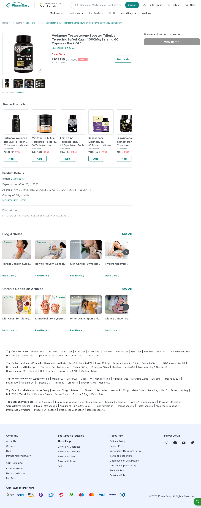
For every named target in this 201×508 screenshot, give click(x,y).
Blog (8, 451)
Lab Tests (94, 13)
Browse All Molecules (69, 451)
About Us (11, 441)
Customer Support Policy (123, 465)
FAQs (60, 466)
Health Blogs (126, 13)
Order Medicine (14, 468)
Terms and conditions (121, 455)
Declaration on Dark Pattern (124, 460)
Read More (20, 93)
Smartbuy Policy (118, 475)
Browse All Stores (67, 461)
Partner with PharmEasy (18, 455)
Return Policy (117, 470)
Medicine (55, 13)
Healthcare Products (17, 473)
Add (11, 158)
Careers (10, 446)
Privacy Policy (117, 446)
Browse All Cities (66, 456)
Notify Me (123, 59)
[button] (105, 5)
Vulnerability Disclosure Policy (125, 451)
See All (127, 233)
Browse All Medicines (69, 446)
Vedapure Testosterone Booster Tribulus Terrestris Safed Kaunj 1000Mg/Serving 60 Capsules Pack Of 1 (74, 23)
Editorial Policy (117, 441)
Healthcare (75, 13)
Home (5, 23)
